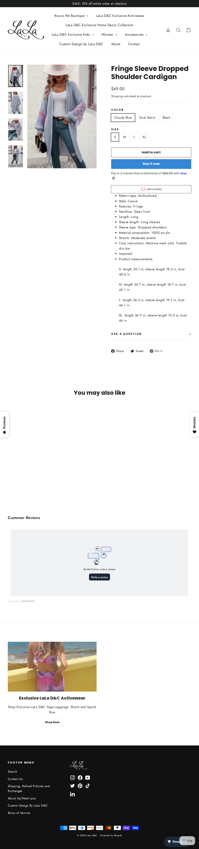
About (115, 44)
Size (115, 129)
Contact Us (15, 779)
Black (166, 117)
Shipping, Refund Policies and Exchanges (29, 788)
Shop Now (52, 722)
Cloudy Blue (123, 117)
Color (117, 109)
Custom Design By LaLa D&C (28, 805)
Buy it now (151, 164)
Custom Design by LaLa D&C (81, 44)
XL (144, 137)
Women (107, 34)
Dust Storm (147, 117)
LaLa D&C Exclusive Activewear (120, 15)
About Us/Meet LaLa (22, 798)
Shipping (117, 96)
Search (12, 771)
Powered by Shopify (111, 835)
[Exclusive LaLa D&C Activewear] (52, 667)
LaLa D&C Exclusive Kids (71, 34)
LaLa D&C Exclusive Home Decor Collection (100, 25)
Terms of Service (19, 813)
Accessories (134, 34)
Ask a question (126, 334)
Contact (134, 44)
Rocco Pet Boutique (69, 15)
